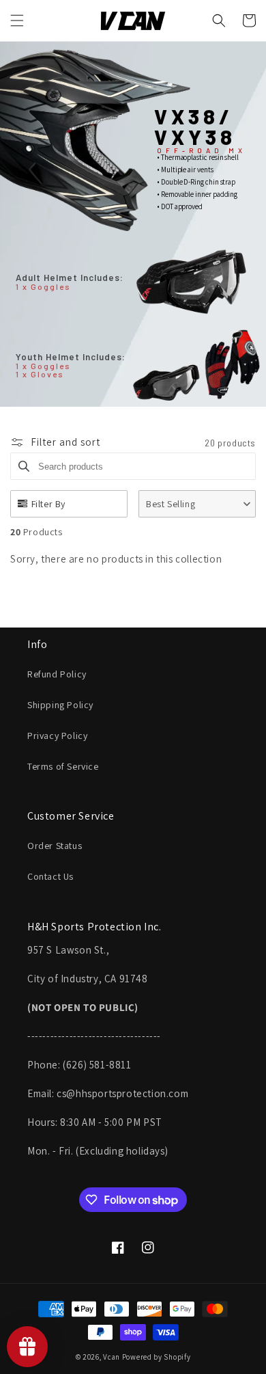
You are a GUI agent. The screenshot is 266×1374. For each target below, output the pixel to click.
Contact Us (50, 876)
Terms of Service (63, 766)
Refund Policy (57, 674)
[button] (17, 20)
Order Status (54, 845)
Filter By (48, 504)
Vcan (111, 1357)
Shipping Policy (60, 705)
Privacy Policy (57, 735)
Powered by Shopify (156, 1357)
